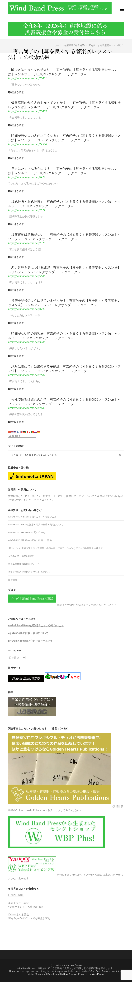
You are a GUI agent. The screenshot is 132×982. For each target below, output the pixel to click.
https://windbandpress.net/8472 (26, 177)
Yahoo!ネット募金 (18, 914)
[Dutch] (12, 431)
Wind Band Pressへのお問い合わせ (26, 532)
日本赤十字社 (16, 895)
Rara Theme (70, 974)
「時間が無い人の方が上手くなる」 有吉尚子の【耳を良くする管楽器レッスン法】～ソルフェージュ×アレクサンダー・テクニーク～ (64, 137)
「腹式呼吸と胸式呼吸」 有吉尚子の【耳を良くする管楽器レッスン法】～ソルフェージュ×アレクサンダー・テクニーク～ (64, 203)
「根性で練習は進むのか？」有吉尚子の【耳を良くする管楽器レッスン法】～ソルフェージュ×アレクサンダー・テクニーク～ (64, 401)
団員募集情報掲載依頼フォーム (24, 564)
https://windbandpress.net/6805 (26, 276)
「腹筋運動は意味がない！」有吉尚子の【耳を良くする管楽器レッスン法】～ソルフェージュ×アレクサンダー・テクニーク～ (64, 236)
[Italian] (26, 431)
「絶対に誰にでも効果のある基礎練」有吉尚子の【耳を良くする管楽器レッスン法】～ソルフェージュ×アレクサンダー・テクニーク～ (64, 368)
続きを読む (17, 92)
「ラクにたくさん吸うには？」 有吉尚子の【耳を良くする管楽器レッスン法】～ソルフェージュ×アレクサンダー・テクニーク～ (63, 170)
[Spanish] (38, 431)
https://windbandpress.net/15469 (27, 111)
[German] (24, 431)
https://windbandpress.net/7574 (26, 210)
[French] (21, 431)
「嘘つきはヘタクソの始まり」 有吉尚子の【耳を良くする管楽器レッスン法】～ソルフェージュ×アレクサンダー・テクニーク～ (63, 71)
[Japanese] (29, 431)
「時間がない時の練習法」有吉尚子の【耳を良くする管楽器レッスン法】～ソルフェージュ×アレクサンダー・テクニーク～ (64, 335)
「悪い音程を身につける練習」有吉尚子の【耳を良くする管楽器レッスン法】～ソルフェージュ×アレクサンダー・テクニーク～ (64, 269)
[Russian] (35, 431)
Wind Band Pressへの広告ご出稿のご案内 (30, 540)
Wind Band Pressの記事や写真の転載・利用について (35, 524)
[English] (15, 431)
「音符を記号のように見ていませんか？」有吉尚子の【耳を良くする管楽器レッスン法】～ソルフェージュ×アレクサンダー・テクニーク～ (64, 302)
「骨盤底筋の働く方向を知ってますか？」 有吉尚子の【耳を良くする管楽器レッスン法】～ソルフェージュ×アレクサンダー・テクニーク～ (64, 104)
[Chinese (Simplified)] (9, 431)
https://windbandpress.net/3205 (26, 342)
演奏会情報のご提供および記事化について (29, 572)
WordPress (98, 974)
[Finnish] (18, 431)
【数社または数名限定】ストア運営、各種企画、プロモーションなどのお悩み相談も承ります (55, 548)
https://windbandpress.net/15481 (27, 78)
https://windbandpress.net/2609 (26, 374)
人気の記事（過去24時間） (21, 556)
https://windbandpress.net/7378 (26, 243)
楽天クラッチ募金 (18, 902)
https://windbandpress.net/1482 (26, 407)
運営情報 (12, 579)
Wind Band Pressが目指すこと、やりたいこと (32, 516)
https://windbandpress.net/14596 (27, 144)
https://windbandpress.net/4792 (26, 309)
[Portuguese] (32, 431)
